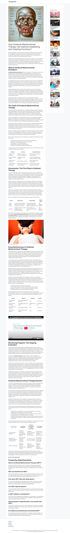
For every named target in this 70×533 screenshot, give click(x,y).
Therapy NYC (12, 1)
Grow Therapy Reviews (54, 107)
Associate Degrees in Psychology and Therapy (54, 28)
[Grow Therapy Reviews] (55, 103)
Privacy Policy (11, 526)
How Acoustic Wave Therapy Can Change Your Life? (54, 38)
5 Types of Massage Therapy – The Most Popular (54, 49)
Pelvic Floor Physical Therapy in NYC (54, 99)
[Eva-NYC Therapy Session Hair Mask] (55, 53)
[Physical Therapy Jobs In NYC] (55, 72)
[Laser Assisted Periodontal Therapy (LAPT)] (55, 83)
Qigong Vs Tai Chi (53, 18)
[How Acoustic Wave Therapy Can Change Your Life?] (55, 33)
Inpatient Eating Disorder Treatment (54, 67)
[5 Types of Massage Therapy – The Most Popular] (55, 44)
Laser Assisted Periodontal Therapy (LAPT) (54, 89)
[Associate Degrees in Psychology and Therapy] (55, 23)
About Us (10, 521)
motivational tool (30, 368)
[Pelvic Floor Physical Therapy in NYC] (55, 94)
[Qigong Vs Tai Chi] (55, 14)
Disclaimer (10, 524)
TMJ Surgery (17, 457)
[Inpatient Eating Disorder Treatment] (55, 62)
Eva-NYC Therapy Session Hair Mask (53, 58)
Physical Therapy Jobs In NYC (54, 77)
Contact (9, 523)
